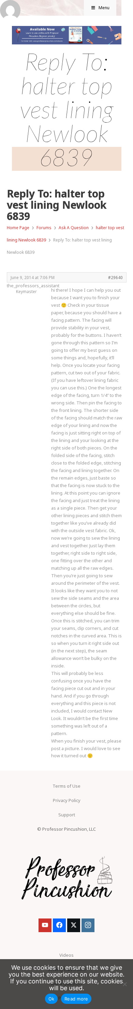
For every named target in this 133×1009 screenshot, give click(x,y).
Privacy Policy (66, 800)
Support (66, 815)
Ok (51, 998)
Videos (66, 955)
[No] (124, 984)
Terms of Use (66, 786)
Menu (104, 8)
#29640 (115, 277)
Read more (76, 998)
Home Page (18, 228)
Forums (43, 228)
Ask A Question (74, 228)
